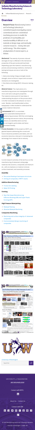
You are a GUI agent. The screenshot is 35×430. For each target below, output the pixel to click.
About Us (13, 401)
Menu (32, 20)
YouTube (24, 410)
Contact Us (21, 401)
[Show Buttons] (1, 111)
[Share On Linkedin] (2, 122)
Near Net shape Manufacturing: (14, 195)
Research (28, 13)
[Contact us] (2, 126)
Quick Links (33, 2)
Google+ (18, 414)
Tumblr (20, 410)
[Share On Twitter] (2, 119)
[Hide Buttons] (1, 129)
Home (2, 13)
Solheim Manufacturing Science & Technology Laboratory (16, 13)
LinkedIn (18, 394)
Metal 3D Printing (9, 188)
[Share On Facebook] (2, 115)
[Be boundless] (17, 383)
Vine (31, 410)
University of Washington (3, 2)
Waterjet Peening (9, 207)
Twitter (13, 410)
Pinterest (28, 410)
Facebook (9, 410)
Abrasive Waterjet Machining (13, 209)
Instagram (16, 410)
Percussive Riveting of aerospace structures (17, 176)
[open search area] (29, 2)
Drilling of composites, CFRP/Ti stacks (16, 179)
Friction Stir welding (10, 186)
